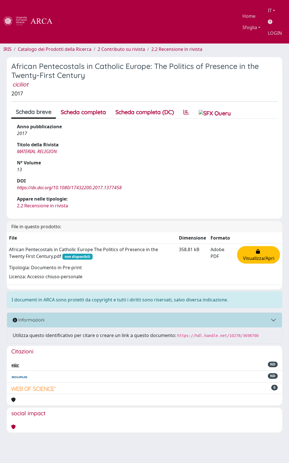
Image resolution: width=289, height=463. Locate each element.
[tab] (186, 112)
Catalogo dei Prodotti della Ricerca (54, 49)
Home (248, 16)
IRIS (7, 49)
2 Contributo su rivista (121, 49)
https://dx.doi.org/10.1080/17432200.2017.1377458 (69, 187)
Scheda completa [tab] (83, 112)
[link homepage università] (67, 21)
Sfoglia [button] (249, 27)
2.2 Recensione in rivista (176, 49)
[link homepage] (31, 21)
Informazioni (30, 320)
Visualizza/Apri (258, 254)
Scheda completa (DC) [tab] (144, 112)
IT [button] (270, 10)
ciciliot (20, 84)
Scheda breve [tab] (33, 111)
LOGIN (275, 33)
